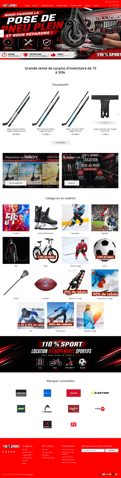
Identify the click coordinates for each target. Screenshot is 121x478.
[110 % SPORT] (9, 5)
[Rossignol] (100, 409)
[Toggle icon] (110, 5)
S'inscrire (45, 449)
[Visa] (103, 474)
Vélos (46, 266)
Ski (31, 331)
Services (24, 449)
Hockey (16, 233)
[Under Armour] (73, 424)
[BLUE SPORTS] (47, 393)
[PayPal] (110, 474)
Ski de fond (60, 331)
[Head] (47, 409)
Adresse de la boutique (69, 462)
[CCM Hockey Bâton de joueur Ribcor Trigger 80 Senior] (45, 109)
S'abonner (112, 450)
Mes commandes (47, 452)
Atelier (24, 463)
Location (25, 460)
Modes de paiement (68, 459)
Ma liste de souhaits (48, 458)
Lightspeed (30, 474)
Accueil (27, 6)
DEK (16, 266)
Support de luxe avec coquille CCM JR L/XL (104, 130)
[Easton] (100, 393)
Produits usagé (27, 458)
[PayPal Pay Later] (116, 474)
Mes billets (45, 455)
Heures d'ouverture (68, 449)
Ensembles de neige (105, 298)
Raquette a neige (75, 298)
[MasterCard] (100, 474)
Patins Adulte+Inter (45, 233)
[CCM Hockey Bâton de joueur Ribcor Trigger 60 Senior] (75, 109)
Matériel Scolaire (27, 452)
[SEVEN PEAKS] (47, 424)
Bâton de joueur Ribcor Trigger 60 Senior (75, 130)
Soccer (104, 266)
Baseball (105, 233)
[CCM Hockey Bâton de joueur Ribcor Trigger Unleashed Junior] (16, 109)
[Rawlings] (73, 409)
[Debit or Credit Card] (113, 474)
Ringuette (75, 233)
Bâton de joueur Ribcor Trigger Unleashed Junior (16, 130)
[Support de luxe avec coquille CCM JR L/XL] (104, 109)
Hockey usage (75, 266)
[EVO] (21, 409)
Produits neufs (26, 455)
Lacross (16, 298)
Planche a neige (90, 331)
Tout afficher (60, 142)
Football (45, 298)
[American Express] (107, 474)
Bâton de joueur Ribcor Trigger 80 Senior (46, 130)
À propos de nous (67, 457)
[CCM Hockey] (73, 393)
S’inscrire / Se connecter (112, 2)
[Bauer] (21, 393)
